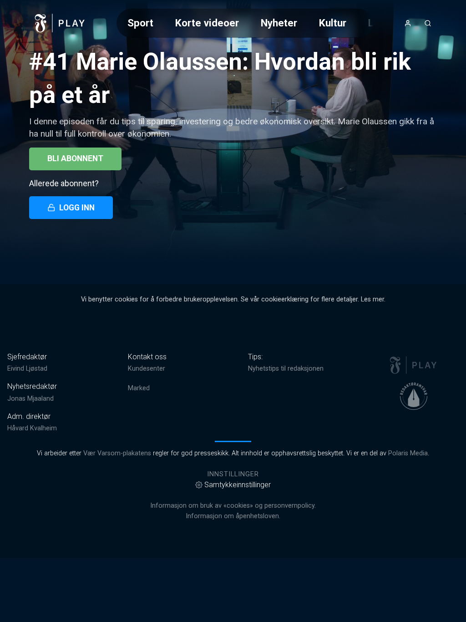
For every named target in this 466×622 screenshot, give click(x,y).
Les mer (372, 299)
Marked (139, 388)
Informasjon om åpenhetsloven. (233, 516)
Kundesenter (146, 368)
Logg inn (77, 207)
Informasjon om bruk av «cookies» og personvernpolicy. (233, 506)
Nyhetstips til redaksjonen (286, 368)
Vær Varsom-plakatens (117, 453)
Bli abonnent (75, 158)
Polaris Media (408, 453)
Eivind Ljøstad (27, 368)
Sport (140, 23)
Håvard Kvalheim (32, 428)
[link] (60, 23)
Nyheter (279, 23)
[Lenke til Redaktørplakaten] (413, 396)
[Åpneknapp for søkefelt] (428, 23)
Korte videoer (207, 23)
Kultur (332, 23)
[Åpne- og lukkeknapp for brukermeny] (408, 23)
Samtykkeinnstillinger (237, 484)
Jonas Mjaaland (30, 399)
